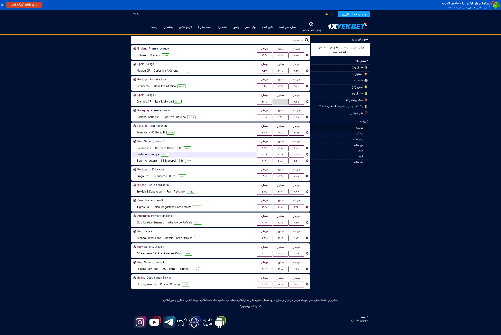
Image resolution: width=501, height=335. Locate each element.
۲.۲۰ (296, 161)
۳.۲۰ (280, 154)
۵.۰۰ (296, 86)
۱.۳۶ (264, 284)
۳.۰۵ (280, 71)
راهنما (154, 27)
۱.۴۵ (264, 148)
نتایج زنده (267, 27)
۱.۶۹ (264, 86)
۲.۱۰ (265, 117)
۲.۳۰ (264, 238)
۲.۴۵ (296, 102)
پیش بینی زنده (287, 27)
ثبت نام (329, 14)
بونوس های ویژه (358, 320)
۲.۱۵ (264, 176)
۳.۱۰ (280, 133)
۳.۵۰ (280, 55)
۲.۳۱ (264, 223)
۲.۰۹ (264, 154)
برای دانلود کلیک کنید (24, 4)
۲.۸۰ (280, 161)
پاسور (236, 27)
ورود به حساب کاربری (354, 14)
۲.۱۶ (296, 207)
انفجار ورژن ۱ (205, 27)
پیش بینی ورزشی (311, 30)
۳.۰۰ (280, 269)
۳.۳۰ (296, 71)
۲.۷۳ (296, 238)
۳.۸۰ (280, 148)
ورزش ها (361, 61)
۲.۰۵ (296, 55)
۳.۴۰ (280, 86)
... (280, 101)
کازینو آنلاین (185, 27)
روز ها (363, 121)
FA (137, 14)
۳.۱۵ (296, 133)
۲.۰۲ (264, 253)
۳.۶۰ (264, 55)
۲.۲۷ (264, 133)
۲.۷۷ (280, 223)
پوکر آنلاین (250, 27)
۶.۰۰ (296, 148)
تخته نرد (222, 27)
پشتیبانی (168, 27)
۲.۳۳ (265, 71)
